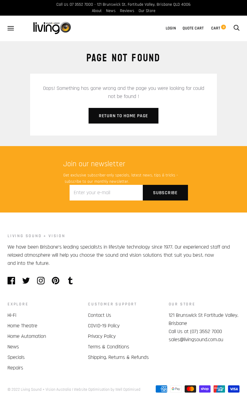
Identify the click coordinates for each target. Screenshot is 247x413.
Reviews (127, 11)
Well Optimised (127, 389)
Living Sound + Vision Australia (46, 389)
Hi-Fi (12, 315)
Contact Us (99, 315)
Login (171, 28)
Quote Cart (193, 28)
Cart (217, 28)
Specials (16, 357)
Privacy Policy (102, 336)
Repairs (15, 367)
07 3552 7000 (81, 4)
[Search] (236, 28)
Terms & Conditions (108, 346)
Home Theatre (22, 325)
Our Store (147, 11)
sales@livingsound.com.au (196, 339)
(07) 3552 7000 (206, 331)
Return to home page (123, 116)
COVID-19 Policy (104, 325)
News (111, 11)
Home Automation (27, 336)
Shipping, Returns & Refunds (118, 357)
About (97, 11)
